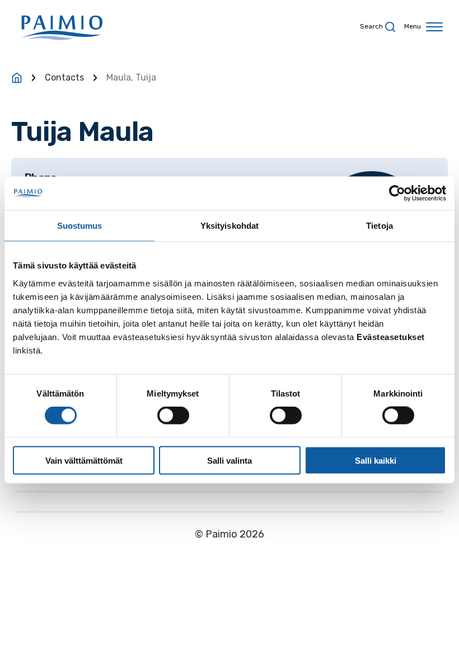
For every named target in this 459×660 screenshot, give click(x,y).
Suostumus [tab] (79, 225)
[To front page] (16, 77)
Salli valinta (229, 460)
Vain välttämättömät (84, 460)
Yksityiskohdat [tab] (229, 225)
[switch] (173, 416)
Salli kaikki (375, 460)
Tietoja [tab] (379, 225)
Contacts (64, 77)
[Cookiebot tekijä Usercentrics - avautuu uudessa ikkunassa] (397, 193)
